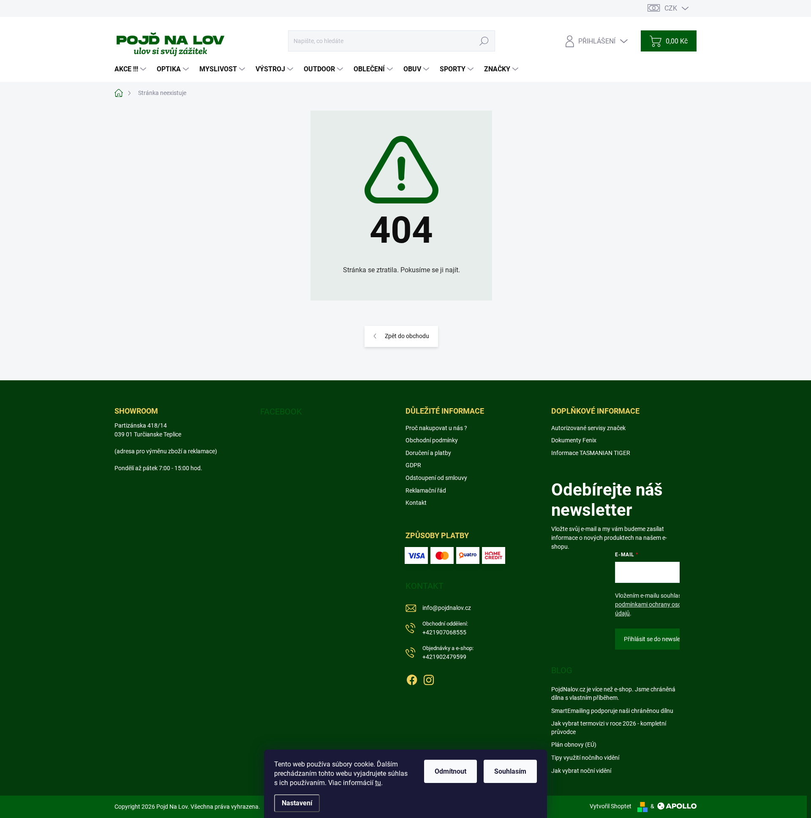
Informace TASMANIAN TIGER (590, 453)
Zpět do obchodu (407, 336)
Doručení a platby (428, 453)
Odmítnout (450, 771)
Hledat (484, 41)
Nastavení (297, 803)
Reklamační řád (426, 490)
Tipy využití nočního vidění (585, 757)
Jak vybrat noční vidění (581, 770)
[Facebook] (412, 678)
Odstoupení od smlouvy (436, 477)
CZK (670, 8)
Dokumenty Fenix (573, 440)
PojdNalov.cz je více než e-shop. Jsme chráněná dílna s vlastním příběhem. (613, 693)
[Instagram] (428, 678)
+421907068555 (445, 628)
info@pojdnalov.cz (446, 607)
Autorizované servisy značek (588, 428)
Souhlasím (510, 771)
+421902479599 (448, 653)
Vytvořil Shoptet (610, 806)
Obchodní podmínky (432, 440)
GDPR (413, 465)
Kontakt (416, 502)
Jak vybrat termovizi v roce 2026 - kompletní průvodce (608, 727)
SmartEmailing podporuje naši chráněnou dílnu (612, 710)
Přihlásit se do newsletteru (658, 639)
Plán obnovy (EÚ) (573, 744)
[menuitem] (131, 69)
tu (378, 783)
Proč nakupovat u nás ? (436, 428)
